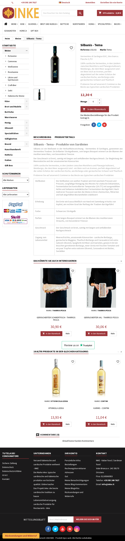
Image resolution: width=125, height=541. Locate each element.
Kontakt (5, 2)
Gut (66, 476)
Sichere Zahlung (9, 463)
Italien (8, 160)
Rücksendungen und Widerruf (21, 535)
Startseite (9, 45)
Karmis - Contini (101, 408)
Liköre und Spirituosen (13, 78)
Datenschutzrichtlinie (11, 471)
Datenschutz (8, 467)
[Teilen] (93, 124)
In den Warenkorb (94, 109)
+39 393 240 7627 (29, 2)
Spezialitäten (104, 24)
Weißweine (13, 66)
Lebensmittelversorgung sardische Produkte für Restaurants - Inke (45, 504)
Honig (91, 24)
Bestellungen (71, 464)
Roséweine (13, 72)
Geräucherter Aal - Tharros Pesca (101, 317)
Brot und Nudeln (48, 24)
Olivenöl (32, 24)
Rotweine (12, 56)
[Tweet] (99, 124)
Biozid (117, 24)
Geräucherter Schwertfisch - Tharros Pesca (56, 318)
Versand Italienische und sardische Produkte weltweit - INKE (47, 464)
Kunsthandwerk (13, 149)
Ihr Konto (71, 453)
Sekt (10, 90)
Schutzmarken (11, 173)
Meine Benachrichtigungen (77, 480)
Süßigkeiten (10, 31)
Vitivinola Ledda (56, 408)
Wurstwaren (79, 24)
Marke (103, 49)
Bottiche (64, 24)
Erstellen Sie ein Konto (111, 2)
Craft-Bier (12, 85)
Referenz (85, 49)
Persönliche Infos (73, 460)
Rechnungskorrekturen (75, 468)
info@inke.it (108, 484)
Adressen (69, 472)
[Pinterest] (104, 124)
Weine (13, 24)
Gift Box (34, 31)
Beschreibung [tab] (42, 137)
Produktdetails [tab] (65, 137)
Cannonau (12, 61)
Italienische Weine (16, 95)
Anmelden (90, 2)
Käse (22, 24)
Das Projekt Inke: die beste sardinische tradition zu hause (46, 492)
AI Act (4, 475)
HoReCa (23, 31)
